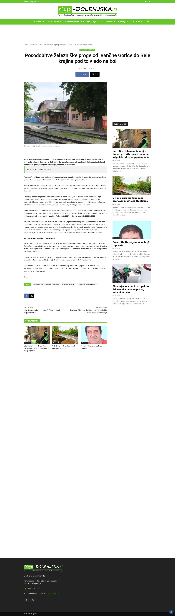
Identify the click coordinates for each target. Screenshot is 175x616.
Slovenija (91, 21)
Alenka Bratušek (38, 284)
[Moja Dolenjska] (87, 11)
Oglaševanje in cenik (32, 588)
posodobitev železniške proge (87, 284)
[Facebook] (145, 1)
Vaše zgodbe (107, 21)
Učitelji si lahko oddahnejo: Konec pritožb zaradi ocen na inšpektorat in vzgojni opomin (36, 348)
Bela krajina (53, 21)
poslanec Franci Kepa (52, 284)
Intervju (122, 21)
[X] (149, 1)
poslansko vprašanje (68, 284)
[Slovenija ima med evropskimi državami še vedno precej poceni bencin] (131, 273)
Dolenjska (37, 21)
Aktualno (27, 343)
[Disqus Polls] (65, 393)
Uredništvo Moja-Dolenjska (34, 576)
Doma (26, 45)
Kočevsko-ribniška (73, 21)
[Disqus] (65, 455)
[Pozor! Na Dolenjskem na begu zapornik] (94, 335)
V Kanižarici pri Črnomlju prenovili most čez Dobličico (130, 199)
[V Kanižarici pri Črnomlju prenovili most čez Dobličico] (65, 335)
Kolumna (135, 21)
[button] (148, 22)
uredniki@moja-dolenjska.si (48, 593)
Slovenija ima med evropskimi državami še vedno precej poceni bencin (130, 289)
